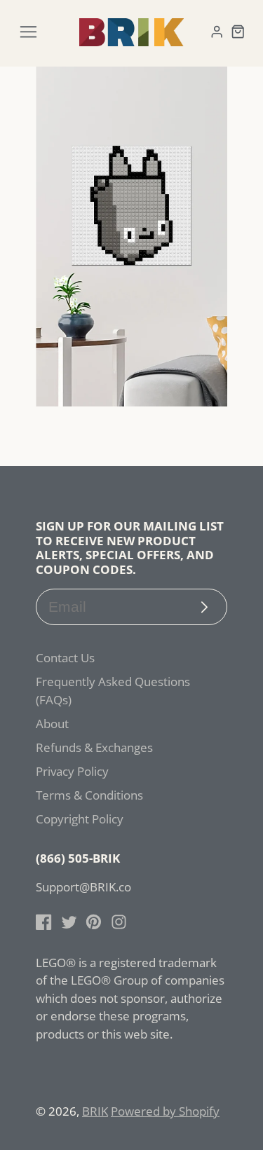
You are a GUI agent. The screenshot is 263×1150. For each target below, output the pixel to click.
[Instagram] (119, 922)
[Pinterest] (94, 922)
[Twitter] (69, 922)
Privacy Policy (72, 771)
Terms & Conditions (89, 795)
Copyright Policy (79, 819)
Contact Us (65, 658)
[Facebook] (44, 922)
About (52, 724)
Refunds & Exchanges (94, 747)
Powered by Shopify (165, 1111)
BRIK (95, 1111)
